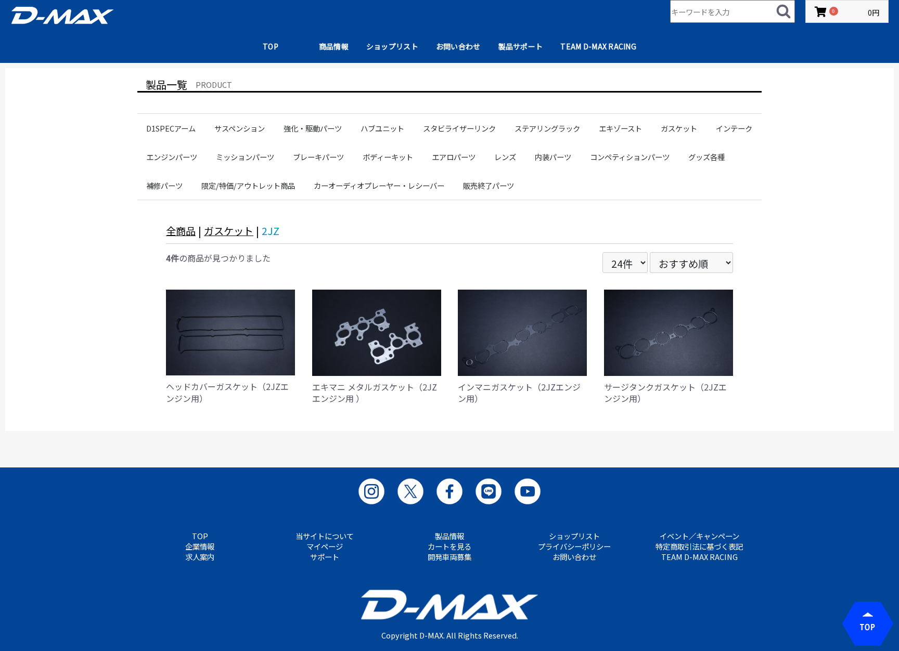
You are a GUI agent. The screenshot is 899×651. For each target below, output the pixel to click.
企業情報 (199, 546)
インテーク (734, 128)
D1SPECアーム (171, 128)
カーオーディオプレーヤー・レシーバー (379, 185)
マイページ (324, 546)
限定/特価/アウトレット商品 (248, 185)
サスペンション (239, 128)
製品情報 (449, 536)
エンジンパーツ (171, 156)
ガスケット (679, 128)
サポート (324, 557)
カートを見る (449, 546)
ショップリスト (392, 46)
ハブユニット (382, 128)
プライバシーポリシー (574, 546)
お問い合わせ (458, 46)
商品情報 (334, 46)
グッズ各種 (706, 156)
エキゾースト (620, 128)
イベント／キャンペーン (699, 536)
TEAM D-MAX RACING (598, 46)
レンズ (505, 156)
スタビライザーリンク (459, 128)
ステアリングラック (547, 128)
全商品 (181, 231)
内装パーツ (553, 156)
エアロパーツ (454, 156)
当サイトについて (325, 536)
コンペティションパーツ (630, 156)
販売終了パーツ (488, 185)
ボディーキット (388, 156)
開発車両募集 (449, 557)
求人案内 (199, 557)
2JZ (270, 231)
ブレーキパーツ (318, 156)
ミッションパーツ (245, 156)
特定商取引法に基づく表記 (699, 546)
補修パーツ (164, 185)
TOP (270, 46)
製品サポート (520, 46)
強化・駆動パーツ (313, 128)
